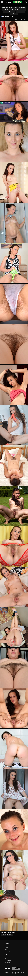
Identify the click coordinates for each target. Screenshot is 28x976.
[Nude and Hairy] (14, 2)
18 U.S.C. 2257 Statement (10, 963)
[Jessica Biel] (14, 41)
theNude (4, 934)
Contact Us (7, 946)
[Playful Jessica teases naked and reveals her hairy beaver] (14, 81)
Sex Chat (5, 11)
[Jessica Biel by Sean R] (14, 708)
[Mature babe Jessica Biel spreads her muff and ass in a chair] (14, 910)
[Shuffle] (21, 19)
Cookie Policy (8, 960)
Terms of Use (8, 957)
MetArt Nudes (12, 11)
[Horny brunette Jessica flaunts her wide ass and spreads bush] (14, 627)
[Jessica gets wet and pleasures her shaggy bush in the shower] (14, 223)
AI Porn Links (5, 7)
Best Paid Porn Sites (15, 9)
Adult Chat (23, 9)
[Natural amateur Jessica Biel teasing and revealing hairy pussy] (14, 789)
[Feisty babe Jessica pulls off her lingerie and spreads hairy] (14, 546)
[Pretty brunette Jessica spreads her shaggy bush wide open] (14, 142)
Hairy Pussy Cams (13, 7)
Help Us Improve (8, 947)
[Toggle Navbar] (2, 2)
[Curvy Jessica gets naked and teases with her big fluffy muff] (14, 668)
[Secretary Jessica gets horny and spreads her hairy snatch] (14, 263)
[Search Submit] (26, 2)
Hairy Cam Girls (5, 9)
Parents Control (8, 949)
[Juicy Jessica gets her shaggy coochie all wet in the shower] (14, 748)
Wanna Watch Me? (20, 11)
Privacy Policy (8, 958)
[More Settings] (26, 19)
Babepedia (9, 934)
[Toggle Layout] (24, 19)
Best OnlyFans (14, 13)
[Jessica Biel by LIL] (14, 425)
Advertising (7, 951)
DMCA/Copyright (8, 962)
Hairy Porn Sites (22, 7)
